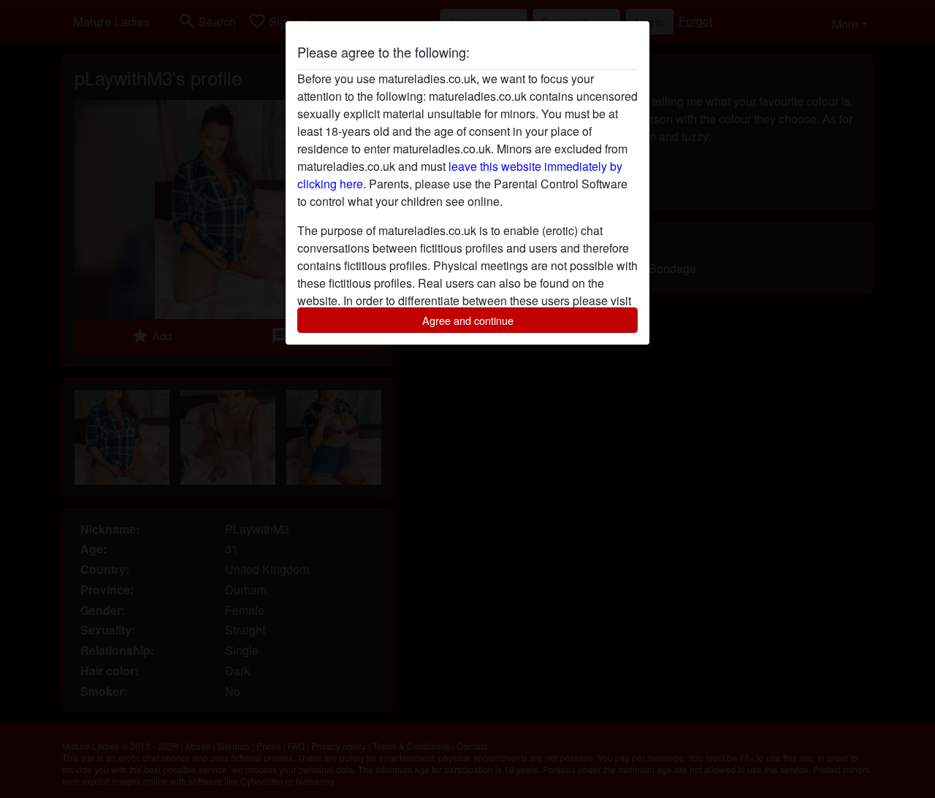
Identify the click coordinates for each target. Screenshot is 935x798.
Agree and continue (468, 320)
